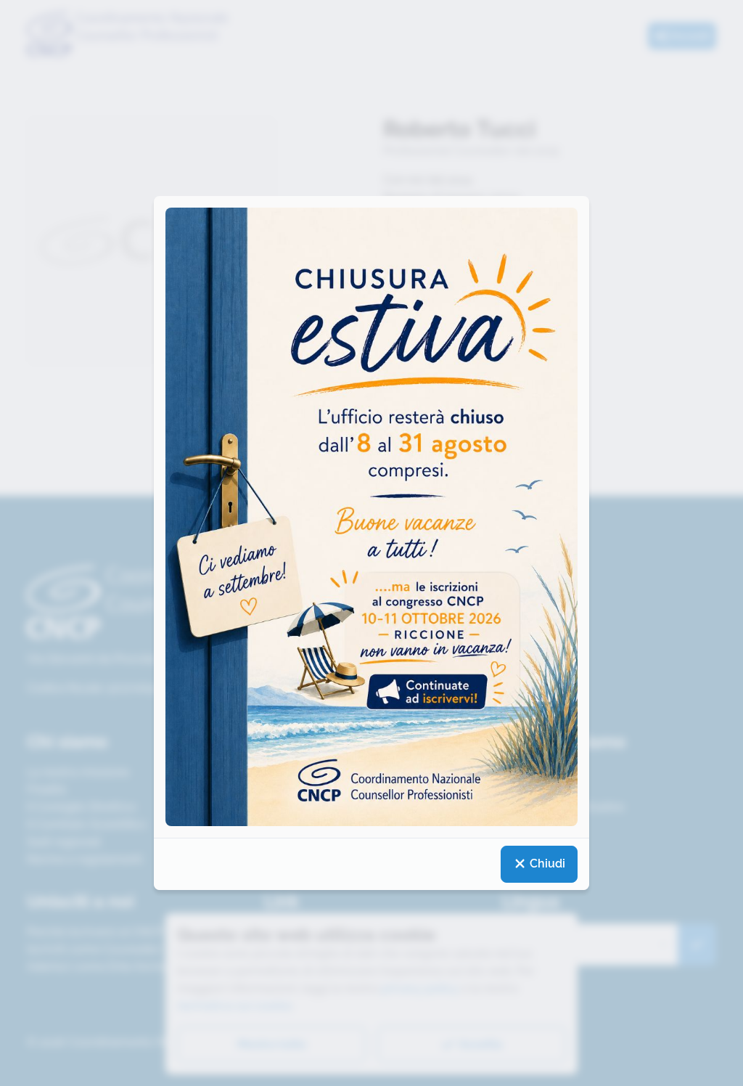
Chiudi (546, 863)
